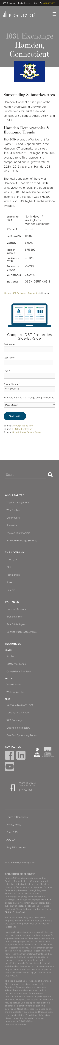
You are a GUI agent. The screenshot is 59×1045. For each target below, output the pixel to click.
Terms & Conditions (17, 817)
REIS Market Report (22, 429)
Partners (12, 601)
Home (7, 293)
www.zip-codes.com (22, 425)
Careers (10, 590)
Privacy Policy (13, 824)
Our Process (13, 517)
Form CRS (11, 832)
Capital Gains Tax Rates (18, 671)
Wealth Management (17, 502)
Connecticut (33, 293)
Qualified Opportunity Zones (21, 735)
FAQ (8, 567)
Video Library (13, 684)
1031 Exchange (19, 293)
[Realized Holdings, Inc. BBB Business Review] (37, 752)
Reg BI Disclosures (16, 847)
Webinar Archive (15, 692)
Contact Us (13, 746)
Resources (13, 643)
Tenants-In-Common (17, 712)
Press (9, 582)
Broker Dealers (14, 616)
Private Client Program (18, 533)
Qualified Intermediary (18, 727)
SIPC (49, 900)
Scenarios (11, 525)
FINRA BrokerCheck (24, 3)
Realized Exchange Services (21, 540)
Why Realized (14, 495)
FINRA (44, 900)
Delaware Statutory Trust (19, 705)
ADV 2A (10, 839)
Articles (10, 656)
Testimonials (13, 574)
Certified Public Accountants (21, 631)
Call (36, 3)
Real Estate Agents (16, 624)
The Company (15, 552)
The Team (11, 559)
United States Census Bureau (27, 432)
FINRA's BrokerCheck (15, 912)
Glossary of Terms (16, 663)
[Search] (50, 474)
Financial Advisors (16, 609)
